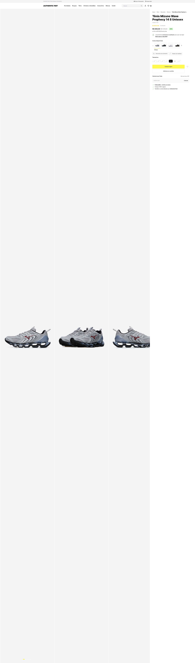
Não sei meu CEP (185, 76)
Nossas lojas (149, 1)
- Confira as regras (162, 84)
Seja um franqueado (139, 1)
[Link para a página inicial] (153, 12)
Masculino (163, 12)
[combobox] (133, 5)
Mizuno (168, 12)
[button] (154, 61)
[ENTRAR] (145, 6)
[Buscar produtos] (141, 6)
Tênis (158, 12)
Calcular (186, 80)
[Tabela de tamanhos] (175, 53)
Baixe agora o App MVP (161, 36)
